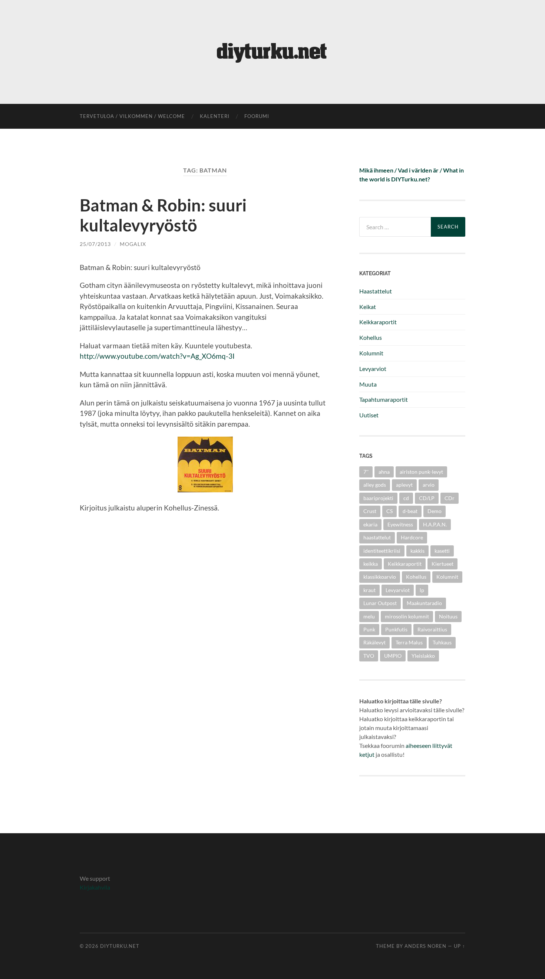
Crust (369, 511)
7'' (366, 472)
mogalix (133, 244)
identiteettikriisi (381, 551)
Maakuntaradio (424, 603)
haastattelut (377, 537)
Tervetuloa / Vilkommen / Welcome (132, 116)
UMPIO (393, 656)
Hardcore (412, 537)
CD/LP (427, 498)
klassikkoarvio (379, 577)
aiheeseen (418, 745)
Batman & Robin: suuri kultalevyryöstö (163, 215)
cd (406, 498)
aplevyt (404, 485)
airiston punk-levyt (421, 472)
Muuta (368, 384)
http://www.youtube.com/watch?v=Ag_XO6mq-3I (157, 356)
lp (422, 590)
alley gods (374, 485)
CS (389, 511)
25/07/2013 (95, 244)
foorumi (256, 116)
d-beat (410, 511)
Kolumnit (371, 353)
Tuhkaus (442, 642)
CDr (450, 498)
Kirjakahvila (95, 887)
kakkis (417, 551)
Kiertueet (442, 564)
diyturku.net (119, 946)
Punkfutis (396, 629)
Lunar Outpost (380, 603)
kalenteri (214, 116)
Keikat (367, 306)
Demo (434, 511)
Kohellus (370, 337)
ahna (384, 472)
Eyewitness (400, 524)
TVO (368, 656)
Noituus (448, 616)
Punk (369, 629)
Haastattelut (375, 291)
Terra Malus (409, 642)
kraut (369, 590)
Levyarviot (372, 368)
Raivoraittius (432, 629)
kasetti (442, 551)
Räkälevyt (374, 642)
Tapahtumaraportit (383, 399)
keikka (370, 564)
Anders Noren (425, 946)
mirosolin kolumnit (407, 616)
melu (369, 616)
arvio (429, 485)
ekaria (370, 524)
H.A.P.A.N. (435, 524)
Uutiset (369, 414)
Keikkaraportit (378, 321)
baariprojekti (378, 498)
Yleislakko (423, 656)
